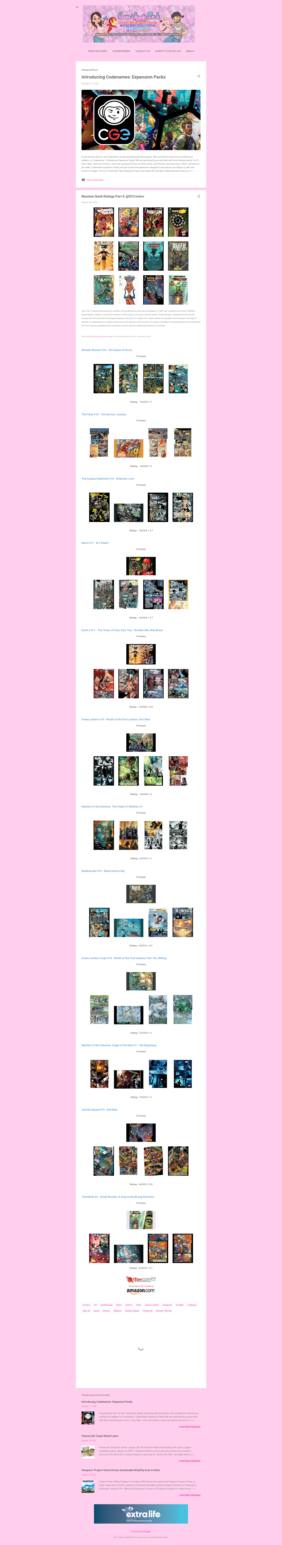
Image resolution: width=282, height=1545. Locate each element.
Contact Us (143, 51)
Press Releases (97, 51)
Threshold (147, 1311)
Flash (138, 1305)
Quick (96, 1311)
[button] (198, 76)
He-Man (180, 1305)
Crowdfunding (121, 51)
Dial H (119, 1305)
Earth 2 (129, 1305)
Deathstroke (107, 1305)
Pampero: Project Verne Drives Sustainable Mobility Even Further (121, 1470)
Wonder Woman (164, 1311)
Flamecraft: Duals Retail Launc (100, 1435)
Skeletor (117, 1311)
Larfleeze (191, 1305)
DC (95, 1305)
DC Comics (146, 1286)
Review (106, 1311)
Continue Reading (189, 1427)
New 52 (86, 1311)
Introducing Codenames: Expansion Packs (124, 77)
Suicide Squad (132, 1311)
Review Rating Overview (98, 336)
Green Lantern (152, 1305)
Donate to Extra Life (168, 51)
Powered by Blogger (141, 1531)
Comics (86, 1305)
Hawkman (167, 1305)
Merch (190, 51)
